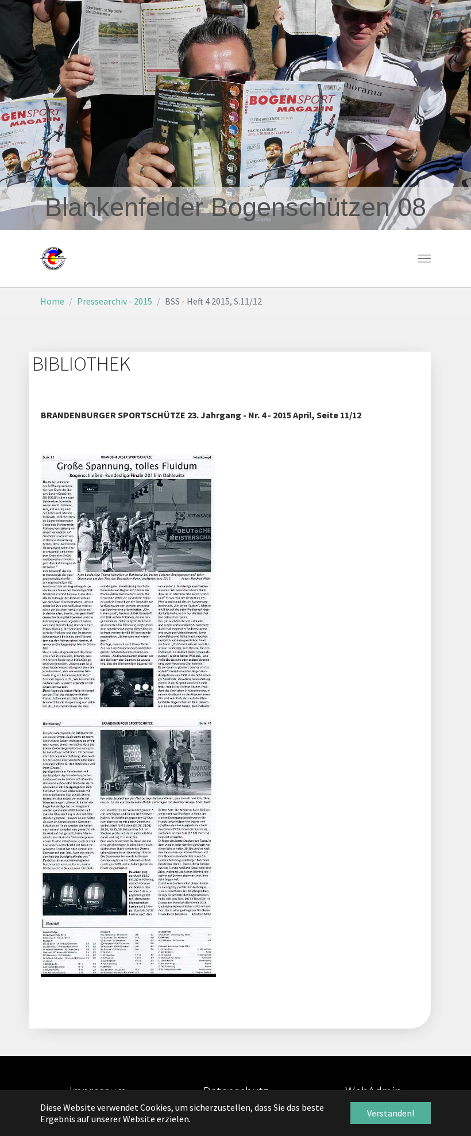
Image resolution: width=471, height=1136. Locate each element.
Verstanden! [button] (390, 1113)
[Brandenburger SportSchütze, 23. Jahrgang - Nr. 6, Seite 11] (128, 581)
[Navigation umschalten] (424, 258)
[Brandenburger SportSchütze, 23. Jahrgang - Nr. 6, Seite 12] (128, 847)
